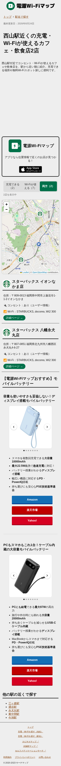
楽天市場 (32, 509)
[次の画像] (47, 427)
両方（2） (48, 186)
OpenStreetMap (39, 272)
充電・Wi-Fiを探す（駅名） (30, 736)
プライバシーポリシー (25, 757)
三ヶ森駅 (13, 703)
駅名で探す (22, 16)
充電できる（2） (12, 186)
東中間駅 (13, 714)
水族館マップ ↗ (30, 746)
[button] (21, 260)
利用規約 (7, 757)
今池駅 (12, 717)
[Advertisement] (30, 104)
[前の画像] (14, 427)
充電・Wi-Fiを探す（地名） (30, 731)
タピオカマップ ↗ (30, 741)
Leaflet (25, 272)
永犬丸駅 (13, 710)
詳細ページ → (14, 317)
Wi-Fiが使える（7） (30, 186)
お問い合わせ (45, 757)
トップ (7, 16)
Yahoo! (32, 520)
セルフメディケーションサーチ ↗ (30, 751)
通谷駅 (12, 706)
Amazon (32, 499)
